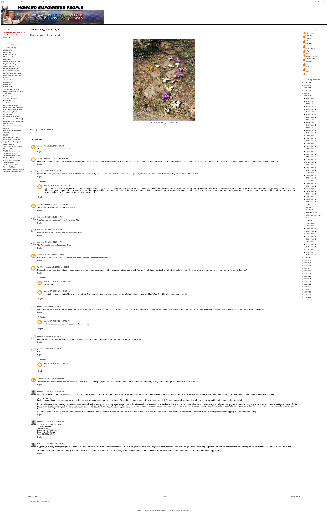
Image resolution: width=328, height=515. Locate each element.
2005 (306, 297)
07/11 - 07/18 (310, 162)
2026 (306, 82)
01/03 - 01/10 (310, 255)
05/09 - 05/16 (310, 186)
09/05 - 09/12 (310, 141)
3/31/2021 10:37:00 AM (52, 171)
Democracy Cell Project (11, 68)
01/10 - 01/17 (310, 252)
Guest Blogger (310, 48)
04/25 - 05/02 (310, 191)
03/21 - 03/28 (310, 225)
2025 (306, 85)
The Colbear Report (10, 153)
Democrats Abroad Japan (11, 71)
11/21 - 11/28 (310, 111)
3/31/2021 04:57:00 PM (61, 185)
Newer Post (32, 496)
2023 (306, 90)
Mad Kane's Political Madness (13, 109)
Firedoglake (7, 84)
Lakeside (309, 220)
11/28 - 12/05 (310, 109)
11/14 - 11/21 (310, 114)
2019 (306, 260)
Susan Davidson (43, 158)
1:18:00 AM (50, 130)
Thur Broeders (186, 510)
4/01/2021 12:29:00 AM (55, 421)
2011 (306, 281)
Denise (307, 46)
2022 (306, 93)
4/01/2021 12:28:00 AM (55, 391)
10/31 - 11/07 (310, 120)
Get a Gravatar (8, 87)
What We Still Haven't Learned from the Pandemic (57, 233)
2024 (306, 88)
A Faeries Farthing (9, 47)
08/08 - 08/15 (310, 151)
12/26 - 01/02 (310, 98)
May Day (308, 207)
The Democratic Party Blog (12, 155)
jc (306, 63)
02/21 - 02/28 (310, 236)
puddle (307, 69)
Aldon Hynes (309, 33)
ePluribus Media (8, 80)
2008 (306, 289)
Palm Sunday (310, 223)
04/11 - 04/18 (310, 196)
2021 (306, 96)
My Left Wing (7, 114)
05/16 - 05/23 (310, 183)
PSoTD (5, 135)
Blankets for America (10, 57)
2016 (306, 268)
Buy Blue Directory (9, 64)
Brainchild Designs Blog (11, 61)
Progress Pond (8, 123)
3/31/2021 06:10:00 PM (52, 306)
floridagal (308, 61)
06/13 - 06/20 (310, 173)
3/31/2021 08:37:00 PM (61, 321)
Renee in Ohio (310, 58)
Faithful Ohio (7, 82)
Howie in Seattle (8, 96)
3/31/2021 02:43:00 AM (55, 146)
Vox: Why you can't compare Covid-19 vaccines (56, 220)
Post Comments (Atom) (43, 501)
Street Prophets (8, 144)
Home (164, 496)
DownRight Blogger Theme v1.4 (159, 510)
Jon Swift (6, 103)
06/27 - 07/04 (310, 167)
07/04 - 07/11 (310, 165)
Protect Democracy (311, 56)
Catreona (308, 35)
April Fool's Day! (311, 212)
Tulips (308, 204)
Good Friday (310, 210)
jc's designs (7, 100)
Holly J (307, 51)
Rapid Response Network (11, 139)
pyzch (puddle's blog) (10, 137)
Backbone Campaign (10, 54)
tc (306, 74)
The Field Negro (8, 162)
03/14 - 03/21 (310, 228)
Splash (308, 218)
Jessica (307, 53)
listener (307, 66)
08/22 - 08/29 (310, 146)
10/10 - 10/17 (310, 127)
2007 (306, 292)
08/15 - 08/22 (310, 149)
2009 (306, 287)
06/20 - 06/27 (310, 170)
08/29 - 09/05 (310, 143)
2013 (306, 276)
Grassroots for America (11, 89)
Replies (43, 181)
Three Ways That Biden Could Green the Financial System (60, 382)
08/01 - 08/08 (310, 154)
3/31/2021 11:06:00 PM (61, 363)
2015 (306, 271)
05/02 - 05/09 (310, 188)
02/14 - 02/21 (310, 239)
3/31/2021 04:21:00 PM (53, 242)
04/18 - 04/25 (310, 194)
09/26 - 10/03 (310, 133)
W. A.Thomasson (44, 267)
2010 (306, 284)
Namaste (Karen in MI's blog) (13, 119)
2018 (306, 263)
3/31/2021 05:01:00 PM (61, 291)
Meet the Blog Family (10, 112)
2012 (306, 279)
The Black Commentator (11, 151)
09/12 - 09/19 (310, 138)
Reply (39, 152)
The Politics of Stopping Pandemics (51, 245)
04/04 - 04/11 (310, 199)
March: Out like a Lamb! (314, 215)
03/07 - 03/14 (310, 231)
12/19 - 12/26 (310, 101)
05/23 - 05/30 (310, 180)
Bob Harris (7, 59)
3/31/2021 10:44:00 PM (52, 336)
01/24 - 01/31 (310, 247)
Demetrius (308, 43)
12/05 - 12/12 (310, 106)
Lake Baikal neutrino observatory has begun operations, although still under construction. (73, 257)
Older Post (295, 496)
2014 (306, 273)
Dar (306, 40)
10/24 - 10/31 (310, 122)
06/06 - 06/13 (310, 175)
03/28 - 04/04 (310, 202)
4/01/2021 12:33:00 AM (55, 444)
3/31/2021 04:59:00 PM (61, 282)
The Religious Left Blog (11, 165)
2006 (306, 294)
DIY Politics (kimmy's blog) (12, 73)
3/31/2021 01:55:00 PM (53, 217)
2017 (306, 265)
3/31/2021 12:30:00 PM (59, 204)
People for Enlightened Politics (13, 121)
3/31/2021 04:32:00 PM (55, 255)
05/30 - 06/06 (310, 178)
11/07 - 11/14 (310, 117)
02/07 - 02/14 (310, 241)
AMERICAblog (8, 52)
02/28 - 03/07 (310, 233)
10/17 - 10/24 (310, 125)
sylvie (307, 71)
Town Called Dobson (10, 167)
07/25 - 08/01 (310, 157)
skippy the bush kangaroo (12, 142)
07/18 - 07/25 (310, 159)
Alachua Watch (8, 50)
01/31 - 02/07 (310, 244)
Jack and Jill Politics (10, 98)
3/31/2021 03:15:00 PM (53, 230)
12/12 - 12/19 (310, 104)
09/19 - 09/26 (310, 135)
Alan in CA (41, 146)
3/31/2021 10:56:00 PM (52, 349)
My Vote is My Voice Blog (11, 116)
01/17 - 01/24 (310, 249)
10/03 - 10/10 (310, 130)
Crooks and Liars (9, 66)
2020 (306, 257)
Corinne (308, 38)
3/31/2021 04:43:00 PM (60, 267)
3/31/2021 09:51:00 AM (59, 158)
